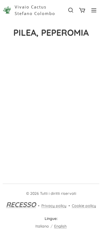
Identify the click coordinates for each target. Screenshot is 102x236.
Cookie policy (84, 205)
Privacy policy (53, 205)
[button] (70, 10)
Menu (93, 10)
